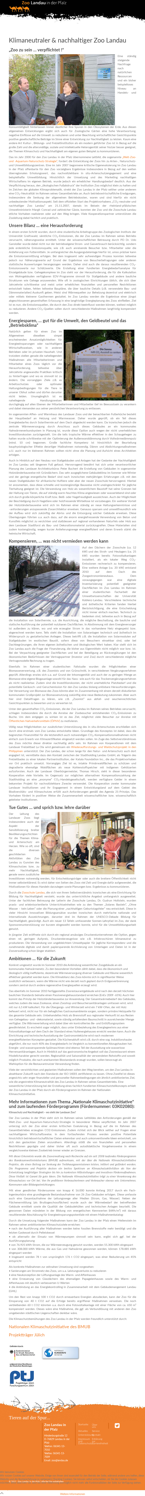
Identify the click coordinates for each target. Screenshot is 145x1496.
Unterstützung (83, 1435)
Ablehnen (26, 1489)
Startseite (83, 1424)
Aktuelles (83, 1431)
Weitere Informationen (72, 1494)
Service (96, 1431)
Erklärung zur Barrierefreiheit (97, 1441)
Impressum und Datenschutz (83, 1441)
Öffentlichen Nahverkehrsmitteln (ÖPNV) (34, 721)
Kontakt (96, 1435)
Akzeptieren (8, 1489)
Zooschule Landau (33, 892)
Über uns (94, 1426)
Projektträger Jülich (27, 1335)
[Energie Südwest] (9, 1341)
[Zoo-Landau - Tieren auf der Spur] (37, 6)
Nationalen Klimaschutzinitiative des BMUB (49, 1327)
